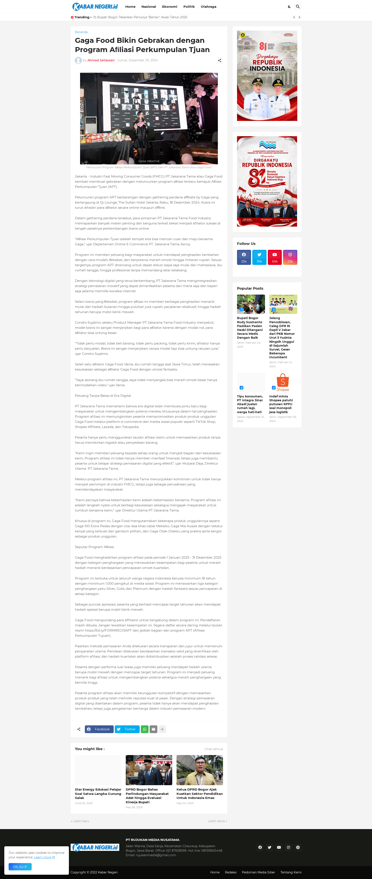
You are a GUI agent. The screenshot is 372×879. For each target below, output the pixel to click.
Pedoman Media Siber (258, 872)
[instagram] (288, 847)
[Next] (299, 17)
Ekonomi (169, 7)
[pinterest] (298, 847)
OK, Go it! (20, 867)
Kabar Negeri (108, 872)
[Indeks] (244, 271)
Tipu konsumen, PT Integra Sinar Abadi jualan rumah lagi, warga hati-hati (250, 404)
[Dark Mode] (289, 6)
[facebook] (260, 847)
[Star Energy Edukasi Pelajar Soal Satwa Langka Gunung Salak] (98, 770)
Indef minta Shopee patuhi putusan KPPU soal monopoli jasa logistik (281, 404)
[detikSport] (244, 267)
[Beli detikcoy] (259, 271)
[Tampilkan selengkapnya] (162, 729)
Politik (189, 7)
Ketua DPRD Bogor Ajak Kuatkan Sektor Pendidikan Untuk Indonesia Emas (200, 793)
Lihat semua (214, 749)
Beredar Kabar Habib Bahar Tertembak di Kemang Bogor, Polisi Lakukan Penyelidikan (158, 17)
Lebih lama (216, 821)
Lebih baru (81, 821)
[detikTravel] (275, 267)
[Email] (153, 729)
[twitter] (269, 847)
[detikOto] (259, 267)
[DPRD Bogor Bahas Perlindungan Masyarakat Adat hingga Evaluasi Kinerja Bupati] (149, 770)
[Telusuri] (298, 6)
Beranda (81, 32)
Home (130, 7)
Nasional (148, 7)
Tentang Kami (291, 872)
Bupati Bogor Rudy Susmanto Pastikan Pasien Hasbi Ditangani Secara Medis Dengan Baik (250, 328)
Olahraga (208, 7)
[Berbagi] (219, 60)
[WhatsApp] (145, 729)
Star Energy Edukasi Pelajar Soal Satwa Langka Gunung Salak (98, 793)
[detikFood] (290, 267)
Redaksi (231, 872)
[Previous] (294, 17)
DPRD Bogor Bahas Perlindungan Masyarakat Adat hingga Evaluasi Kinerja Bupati (147, 795)
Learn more (42, 857)
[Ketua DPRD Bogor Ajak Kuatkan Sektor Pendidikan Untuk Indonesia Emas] (200, 770)
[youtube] (279, 847)
